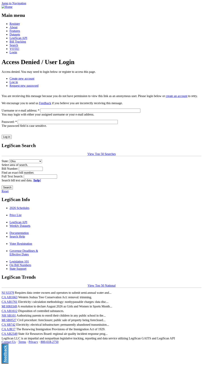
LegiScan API (18, 38)
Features (15, 31)
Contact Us (9, 342)
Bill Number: (10, 168)
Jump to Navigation (14, 3)
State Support (18, 268)
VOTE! (14, 48)
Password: (9, 121)
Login (13, 52)
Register (15, 23)
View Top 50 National (102, 285)
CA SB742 (8, 324)
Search (14, 45)
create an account (176, 96)
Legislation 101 (19, 261)
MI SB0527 (9, 320)
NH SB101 (9, 315)
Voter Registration (21, 243)
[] (37, 180)
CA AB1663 (9, 297)
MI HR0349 (9, 306)
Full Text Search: (13, 176)
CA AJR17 (8, 329)
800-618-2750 (49, 342)
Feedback (45, 103)
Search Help (17, 236)
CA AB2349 (9, 333)
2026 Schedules (19, 208)
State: (5, 161)
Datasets (15, 34)
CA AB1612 (9, 311)
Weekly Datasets (20, 225)
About (13, 27)
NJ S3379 (8, 292)
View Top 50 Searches (101, 154)
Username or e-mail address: (20, 110)
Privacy (33, 342)
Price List (15, 215)
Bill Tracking (18, 41)
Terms (22, 342)
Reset (5, 191)
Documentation (19, 233)
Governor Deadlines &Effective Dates (24, 252)
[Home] (7, 7)
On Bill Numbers (20, 265)
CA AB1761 (9, 301)
